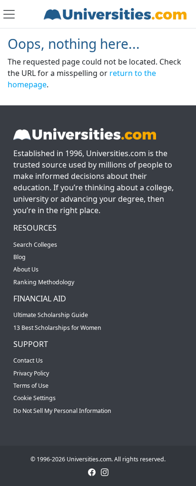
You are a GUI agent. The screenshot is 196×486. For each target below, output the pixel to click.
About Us (26, 269)
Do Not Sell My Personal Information (62, 411)
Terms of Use (31, 386)
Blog (19, 257)
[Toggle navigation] (9, 14)
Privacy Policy (31, 373)
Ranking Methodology (43, 282)
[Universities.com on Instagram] (104, 471)
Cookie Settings (34, 398)
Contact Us (28, 360)
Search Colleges (35, 245)
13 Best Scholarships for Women (57, 328)
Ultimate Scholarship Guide (50, 315)
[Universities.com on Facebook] (92, 471)
